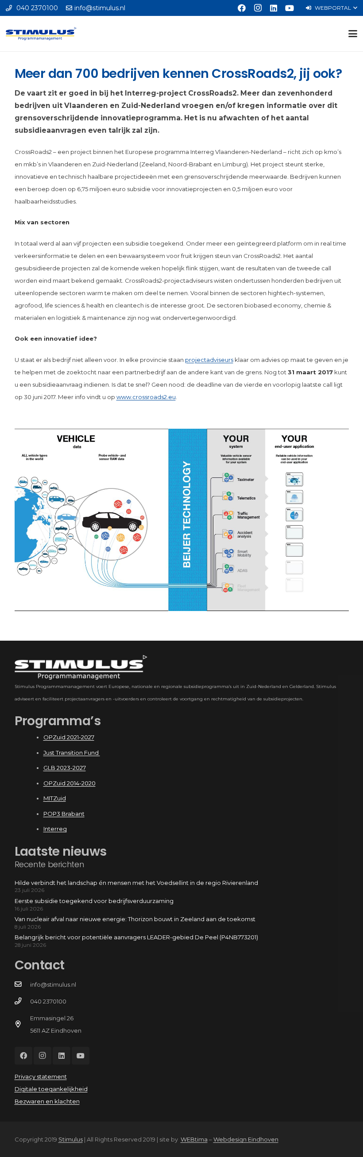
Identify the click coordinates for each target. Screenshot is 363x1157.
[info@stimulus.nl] (22, 984)
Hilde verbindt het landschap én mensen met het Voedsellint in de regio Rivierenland (136, 882)
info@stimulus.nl (53, 984)
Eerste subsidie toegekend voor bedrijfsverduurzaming (94, 900)
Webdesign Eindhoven (245, 1139)
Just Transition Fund (71, 752)
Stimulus (70, 1139)
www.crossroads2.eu (146, 396)
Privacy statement (41, 1076)
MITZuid (54, 798)
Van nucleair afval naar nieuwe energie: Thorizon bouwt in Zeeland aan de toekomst (135, 919)
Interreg (55, 828)
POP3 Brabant (64, 813)
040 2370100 (48, 1001)
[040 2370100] (22, 1001)
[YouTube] (289, 8)
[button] (331, 8)
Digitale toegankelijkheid (51, 1088)
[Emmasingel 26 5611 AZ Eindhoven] (22, 1024)
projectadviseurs (209, 359)
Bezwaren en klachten (47, 1101)
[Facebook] (242, 8)
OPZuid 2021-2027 (68, 737)
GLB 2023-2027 (64, 767)
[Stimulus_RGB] (41, 33)
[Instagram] (258, 8)
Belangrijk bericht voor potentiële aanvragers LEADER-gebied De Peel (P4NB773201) (136, 937)
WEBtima (194, 1139)
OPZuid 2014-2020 (69, 783)
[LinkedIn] (274, 8)
